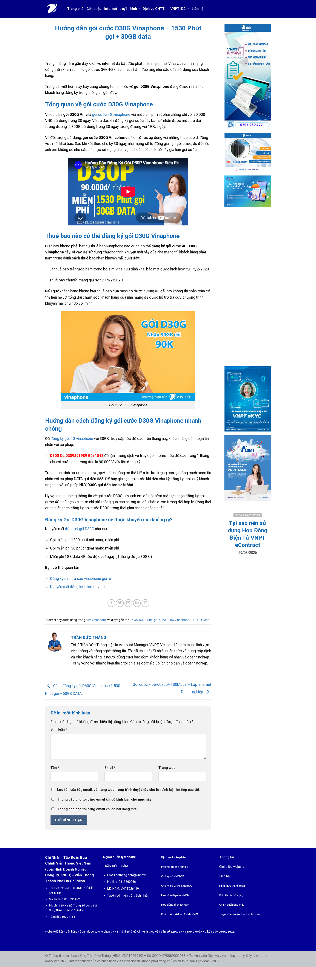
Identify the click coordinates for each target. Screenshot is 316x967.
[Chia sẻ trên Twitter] (120, 603)
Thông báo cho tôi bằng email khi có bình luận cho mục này (104, 799)
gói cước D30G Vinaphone (171, 620)
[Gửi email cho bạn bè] (128, 603)
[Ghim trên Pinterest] (137, 603)
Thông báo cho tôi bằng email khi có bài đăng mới (97, 809)
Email (109, 768)
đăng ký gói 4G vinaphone (72, 438)
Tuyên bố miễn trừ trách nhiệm (128, 895)
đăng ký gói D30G (79, 529)
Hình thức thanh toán (232, 885)
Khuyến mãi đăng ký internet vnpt (77, 587)
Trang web (166, 768)
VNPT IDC (178, 9)
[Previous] (231, 546)
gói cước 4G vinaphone (111, 114)
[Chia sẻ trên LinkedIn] (145, 603)
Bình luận (59, 729)
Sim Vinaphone (96, 620)
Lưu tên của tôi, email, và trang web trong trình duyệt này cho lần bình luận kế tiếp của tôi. (128, 790)
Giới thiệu (93, 9)
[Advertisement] (247, 290)
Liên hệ (197, 9)
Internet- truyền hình (120, 9)
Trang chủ (75, 9)
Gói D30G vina (200, 620)
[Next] (264, 546)
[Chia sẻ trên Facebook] (111, 603)
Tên (55, 768)
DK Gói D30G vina (141, 620)
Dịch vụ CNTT (154, 9)
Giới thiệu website (231, 867)
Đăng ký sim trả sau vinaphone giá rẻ (80, 578)
